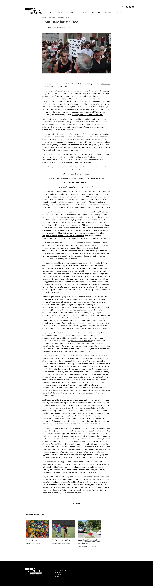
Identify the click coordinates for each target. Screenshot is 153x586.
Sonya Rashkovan (83, 546)
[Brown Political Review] (33, 8)
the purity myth (53, 236)
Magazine (108, 13)
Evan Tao (28, 543)
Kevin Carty (47, 27)
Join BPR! (58, 574)
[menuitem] (50, 13)
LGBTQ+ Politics (63, 17)
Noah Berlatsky (74, 358)
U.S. (50, 13)
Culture (52, 17)
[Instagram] (132, 7)
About (119, 13)
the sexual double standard (72, 236)
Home (44, 17)
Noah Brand (97, 388)
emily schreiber (56, 543)
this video (89, 413)
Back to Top (76, 503)
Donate (57, 576)
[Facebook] (126, 7)
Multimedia (96, 13)
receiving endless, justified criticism (87, 115)
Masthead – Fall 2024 (61, 571)
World (59, 13)
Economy (70, 13)
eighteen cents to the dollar (80, 341)
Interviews (83, 13)
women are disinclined (56, 238)
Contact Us (58, 572)
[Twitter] (129, 7)
